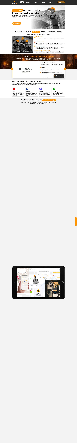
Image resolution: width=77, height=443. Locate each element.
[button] (12, 69)
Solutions (28, 2)
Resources (43, 2)
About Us (51, 2)
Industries (35, 2)
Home (22, 2)
